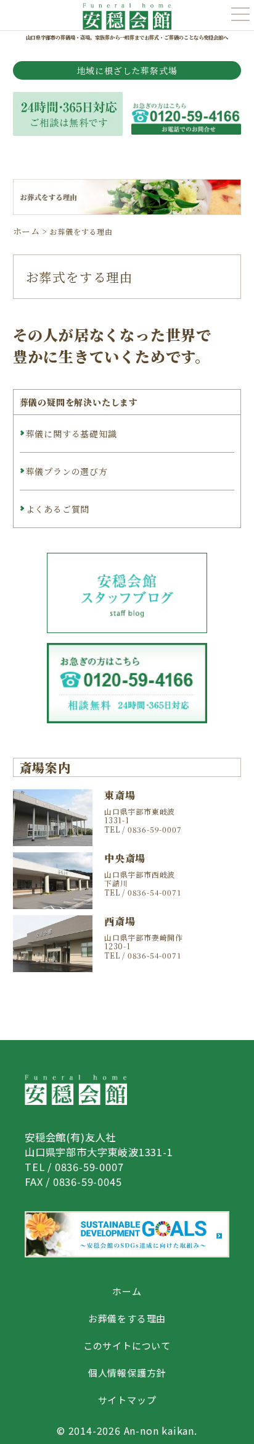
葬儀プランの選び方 (67, 471)
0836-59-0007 (89, 1166)
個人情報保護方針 (127, 1372)
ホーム (126, 1291)
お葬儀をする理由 (127, 1318)
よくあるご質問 (58, 509)
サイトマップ (127, 1399)
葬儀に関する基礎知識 (71, 433)
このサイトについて (127, 1345)
